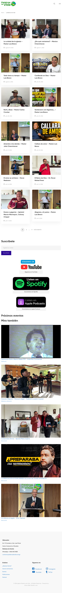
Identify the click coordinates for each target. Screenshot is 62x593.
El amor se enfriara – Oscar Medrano (14, 179)
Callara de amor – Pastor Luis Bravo (46, 145)
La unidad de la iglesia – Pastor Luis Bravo (13, 43)
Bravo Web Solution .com (31, 585)
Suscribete (6, 253)
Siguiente (37, 229)
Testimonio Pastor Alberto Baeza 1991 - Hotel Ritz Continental (21, 359)
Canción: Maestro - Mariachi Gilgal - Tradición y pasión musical (22, 399)
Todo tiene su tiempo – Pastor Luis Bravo (15, 77)
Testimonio (3, 361)
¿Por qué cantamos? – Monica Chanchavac (46, 43)
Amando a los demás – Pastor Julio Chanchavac (15, 145)
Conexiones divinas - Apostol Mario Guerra (15, 439)
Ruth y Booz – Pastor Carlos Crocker (14, 111)
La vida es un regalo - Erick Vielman (13, 518)
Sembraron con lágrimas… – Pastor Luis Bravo (45, 111)
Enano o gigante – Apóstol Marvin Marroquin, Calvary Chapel (14, 214)
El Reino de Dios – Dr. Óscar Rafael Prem (45, 179)
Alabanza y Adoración (6, 401)
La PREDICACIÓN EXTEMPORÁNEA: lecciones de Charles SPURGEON (24, 478)
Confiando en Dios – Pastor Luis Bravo (45, 77)
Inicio (2, 12)
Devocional (4, 440)
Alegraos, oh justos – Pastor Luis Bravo (45, 213)
